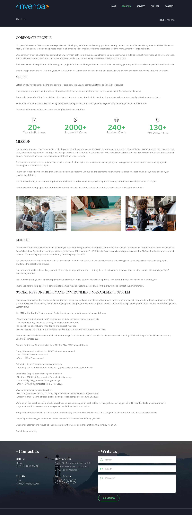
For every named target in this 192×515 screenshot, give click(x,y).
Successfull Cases (75, 132)
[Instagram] (68, 481)
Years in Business (34, 132)
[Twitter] (63, 481)
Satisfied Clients (117, 132)
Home (162, 20)
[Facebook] (57, 481)
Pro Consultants (157, 132)
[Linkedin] (74, 481)
